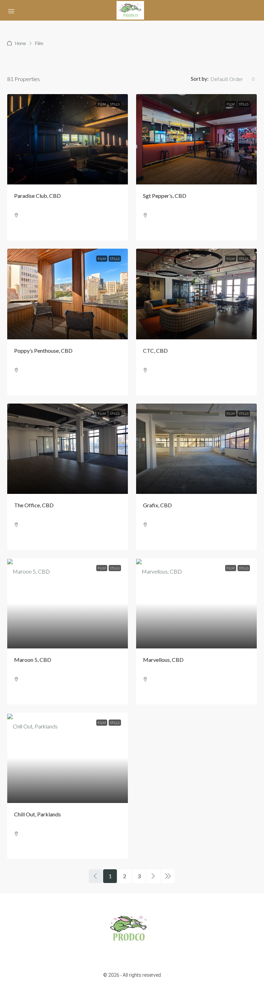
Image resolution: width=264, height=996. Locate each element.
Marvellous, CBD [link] (163, 659)
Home (20, 43)
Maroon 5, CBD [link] (32, 659)
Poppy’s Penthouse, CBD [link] (43, 350)
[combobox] (232, 79)
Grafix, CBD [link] (157, 505)
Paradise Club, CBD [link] (37, 195)
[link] (67, 139)
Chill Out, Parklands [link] (37, 814)
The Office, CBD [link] (34, 505)
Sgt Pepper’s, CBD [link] (164, 195)
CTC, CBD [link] (155, 350)
